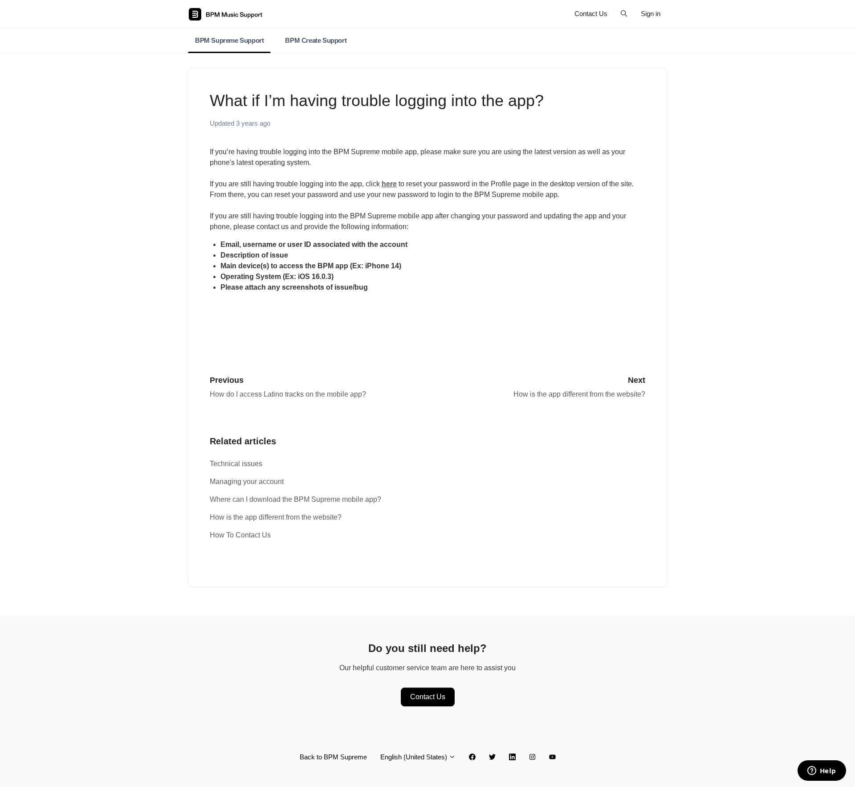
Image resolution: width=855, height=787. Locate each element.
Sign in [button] (650, 13)
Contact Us (590, 13)
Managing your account (247, 481)
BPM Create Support (315, 40)
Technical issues (236, 463)
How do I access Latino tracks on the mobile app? (288, 394)
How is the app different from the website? (579, 394)
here (389, 184)
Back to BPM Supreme (333, 757)
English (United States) (414, 757)
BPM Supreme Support (229, 40)
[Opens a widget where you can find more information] (821, 771)
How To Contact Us (240, 535)
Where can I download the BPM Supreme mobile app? (295, 499)
